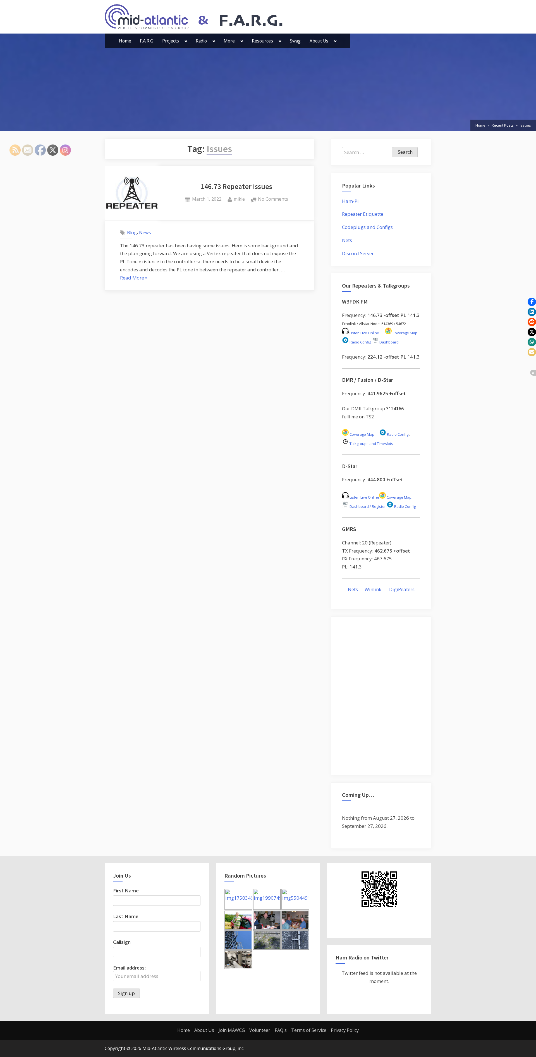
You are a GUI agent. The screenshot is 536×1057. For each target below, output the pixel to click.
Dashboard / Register (367, 506)
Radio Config (360, 342)
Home (125, 41)
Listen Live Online (364, 332)
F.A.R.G (146, 41)
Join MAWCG (232, 1030)
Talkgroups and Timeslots (371, 443)
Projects (170, 41)
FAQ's (281, 1030)
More (229, 41)
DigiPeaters (402, 589)
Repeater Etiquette (362, 214)
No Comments (273, 199)
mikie (239, 199)
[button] (532, 302)
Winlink (373, 589)
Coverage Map (404, 332)
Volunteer (259, 1030)
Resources (262, 41)
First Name (126, 890)
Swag (295, 41)
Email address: (129, 967)
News (145, 232)
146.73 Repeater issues (236, 186)
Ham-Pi (350, 201)
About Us (319, 41)
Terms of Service (308, 1030)
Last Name (125, 916)
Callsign (122, 942)
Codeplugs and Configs (367, 227)
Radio (201, 41)
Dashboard (389, 342)
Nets (347, 240)
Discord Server (358, 253)
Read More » (133, 278)
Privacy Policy (345, 1030)
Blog (132, 232)
